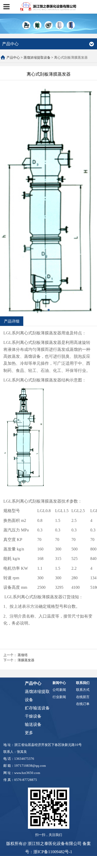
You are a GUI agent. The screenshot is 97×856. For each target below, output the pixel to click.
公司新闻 (59, 690)
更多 (29, 732)
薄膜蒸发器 (26, 660)
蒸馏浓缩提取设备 (37, 57)
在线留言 (82, 697)
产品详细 (11, 321)
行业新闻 (59, 697)
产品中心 (13, 57)
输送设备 (33, 724)
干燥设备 (33, 716)
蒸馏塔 (23, 655)
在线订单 (82, 704)
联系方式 (82, 690)
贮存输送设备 (37, 708)
